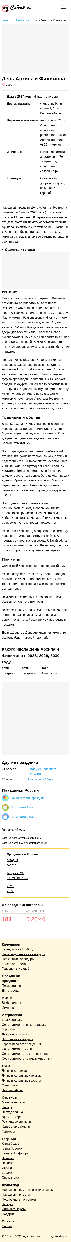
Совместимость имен (17, 1049)
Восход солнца (12, 1112)
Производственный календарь (23, 954)
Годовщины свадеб (15, 968)
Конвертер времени (16, 1126)
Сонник (7, 1226)
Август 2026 (15, 873)
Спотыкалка (10, 1177)
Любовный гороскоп (16, 1034)
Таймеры (8, 1131)
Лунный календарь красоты (21, 1080)
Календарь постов (14, 963)
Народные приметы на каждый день (27, 1189)
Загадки (7, 1204)
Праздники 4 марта (24, 807)
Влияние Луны (12, 1090)
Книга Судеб (10, 1143)
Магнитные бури (13, 1102)
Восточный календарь (17, 1039)
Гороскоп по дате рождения (21, 1044)
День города (10, 990)
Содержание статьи (20, 249)
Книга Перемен (12, 1148)
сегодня (12, 860)
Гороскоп (8, 1029)
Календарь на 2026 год (18, 949)
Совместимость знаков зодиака (24, 1024)
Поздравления (12, 985)
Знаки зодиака (12, 1019)
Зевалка (8, 1172)
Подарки (8, 1214)
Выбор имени (11, 1002)
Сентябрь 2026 (17, 878)
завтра (11, 865)
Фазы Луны (10, 1085)
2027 (10, 891)
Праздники (23, 19)
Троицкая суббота (40, 779)
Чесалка (8, 1163)
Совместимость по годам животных (27, 1058)
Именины (8, 1007)
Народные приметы (16, 1194)
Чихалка (8, 1158)
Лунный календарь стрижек (21, 1075)
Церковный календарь (18, 959)
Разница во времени (16, 1121)
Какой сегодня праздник (27, 798)
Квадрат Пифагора (15, 1153)
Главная (7, 19)
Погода (7, 1107)
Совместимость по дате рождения (26, 1053)
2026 (10, 886)
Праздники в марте (24, 816)
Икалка (7, 1167)
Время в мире (12, 1117)
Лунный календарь (15, 1070)
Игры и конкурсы (14, 1209)
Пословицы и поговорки (19, 1199)
